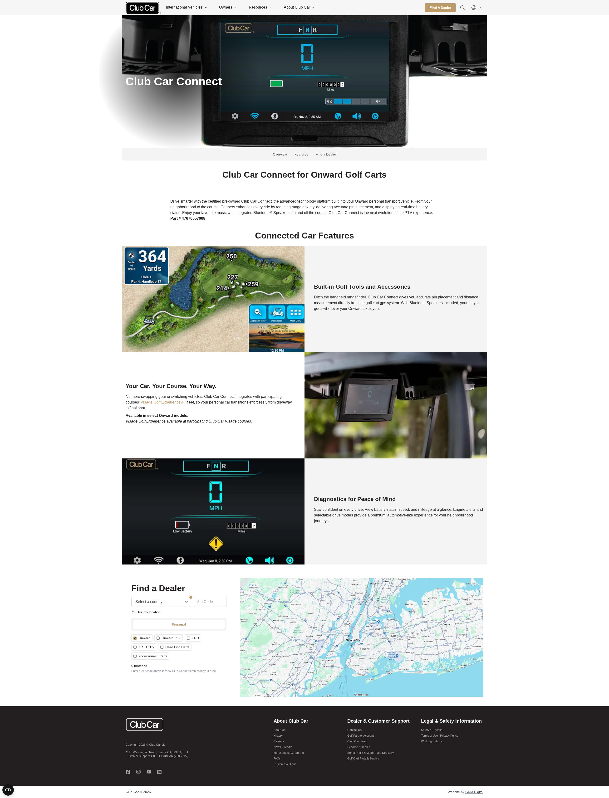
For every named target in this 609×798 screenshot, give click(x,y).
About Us (279, 730)
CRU (195, 638)
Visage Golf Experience (161, 402)
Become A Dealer (358, 747)
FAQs (277, 758)
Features (301, 154)
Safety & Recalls (431, 730)
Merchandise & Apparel (289, 752)
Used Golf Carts (177, 647)
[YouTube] (149, 771)
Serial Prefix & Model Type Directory (370, 752)
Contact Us (354, 730)
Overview (280, 154)
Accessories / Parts (152, 656)
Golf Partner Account (360, 735)
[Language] (476, 7)
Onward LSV (171, 638)
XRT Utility (146, 647)
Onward (144, 638)
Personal (179, 624)
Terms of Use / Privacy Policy (439, 735)
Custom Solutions (285, 764)
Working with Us (431, 741)
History (278, 735)
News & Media (283, 747)
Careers (279, 741)
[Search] (462, 7)
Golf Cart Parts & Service (363, 758)
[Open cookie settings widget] (8, 790)
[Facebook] (128, 771)
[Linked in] (159, 771)
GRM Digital (474, 792)
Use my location (149, 612)
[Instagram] (138, 771)
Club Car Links (357, 741)
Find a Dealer (326, 154)
